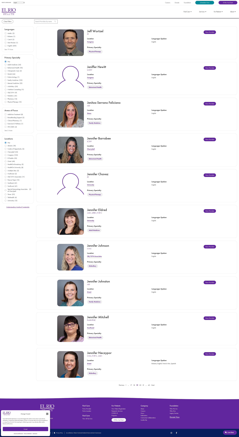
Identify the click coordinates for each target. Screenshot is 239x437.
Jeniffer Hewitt (96, 67)
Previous (121, 385)
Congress (90, 42)
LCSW (89, 141)
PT (88, 34)
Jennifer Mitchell (98, 317)
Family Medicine (94, 123)
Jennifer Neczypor (99, 353)
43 (149, 385)
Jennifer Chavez (97, 174)
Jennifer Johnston (98, 281)
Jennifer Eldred (97, 210)
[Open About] (235, 11)
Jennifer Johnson (98, 246)
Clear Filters (7, 21)
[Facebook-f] (176, 433)
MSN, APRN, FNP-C (94, 213)
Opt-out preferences (18, 433)
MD (88, 106)
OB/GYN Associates (94, 256)
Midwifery (92, 266)
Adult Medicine (94, 230)
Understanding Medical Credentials (17, 207)
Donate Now (175, 417)
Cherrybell (91, 149)
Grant (89, 292)
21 (143, 385)
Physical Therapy (95, 52)
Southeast (90, 328)
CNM (89, 249)
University (90, 185)
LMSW (89, 70)
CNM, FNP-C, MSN (94, 356)
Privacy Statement (28, 433)
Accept (25, 429)
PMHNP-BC (91, 320)
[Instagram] (171, 433)
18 (134, 385)
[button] (47, 414)
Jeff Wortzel (95, 31)
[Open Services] (205, 11)
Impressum (35, 433)
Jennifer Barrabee (99, 138)
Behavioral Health (95, 87)
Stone (89, 113)
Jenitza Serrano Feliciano (104, 103)
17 (131, 385)
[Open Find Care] (191, 11)
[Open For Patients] (222, 11)
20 (140, 385)
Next (152, 385)
